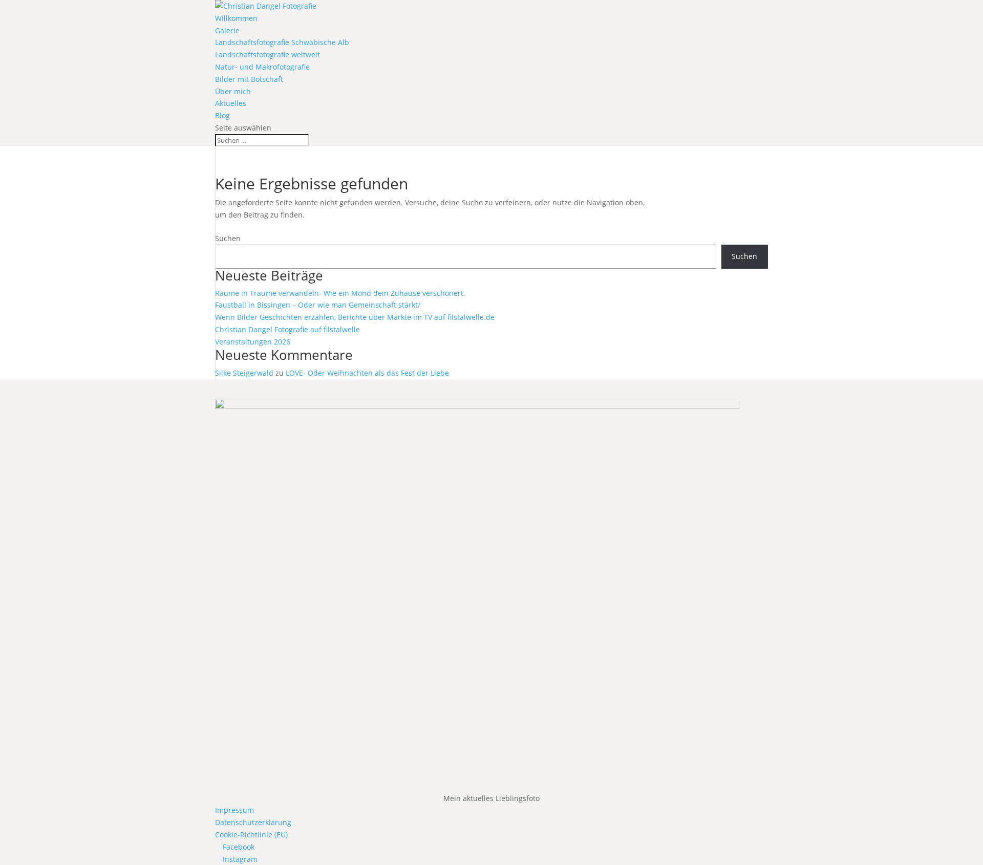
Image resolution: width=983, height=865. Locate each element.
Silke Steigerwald (244, 373)
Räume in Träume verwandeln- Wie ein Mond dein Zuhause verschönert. (340, 293)
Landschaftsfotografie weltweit (267, 54)
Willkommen (236, 18)
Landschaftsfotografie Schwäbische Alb (282, 42)
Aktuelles (230, 103)
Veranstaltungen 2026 (252, 342)
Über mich (233, 91)
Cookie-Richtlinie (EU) (251, 834)
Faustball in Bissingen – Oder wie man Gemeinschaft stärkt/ (317, 305)
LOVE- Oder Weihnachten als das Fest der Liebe (367, 373)
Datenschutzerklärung (253, 822)
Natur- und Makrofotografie (262, 67)
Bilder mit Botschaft (249, 79)
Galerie (227, 30)
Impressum (234, 810)
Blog (222, 115)
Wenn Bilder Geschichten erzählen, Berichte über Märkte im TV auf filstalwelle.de (355, 317)
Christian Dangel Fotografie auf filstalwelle (287, 329)
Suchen (228, 238)
